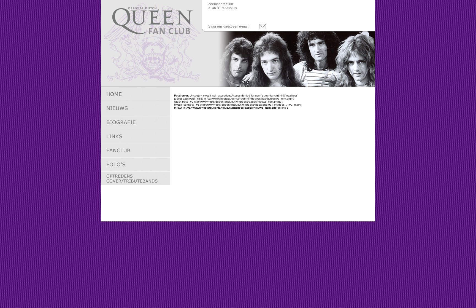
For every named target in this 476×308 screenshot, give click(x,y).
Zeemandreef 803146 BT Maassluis (222, 6)
